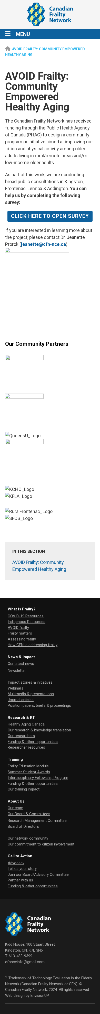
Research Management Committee (37, 820)
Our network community (28, 838)
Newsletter (17, 670)
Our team (15, 808)
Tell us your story (22, 868)
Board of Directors (23, 826)
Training (15, 759)
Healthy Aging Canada (26, 724)
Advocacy (16, 863)
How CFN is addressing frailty (32, 645)
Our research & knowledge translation (39, 730)
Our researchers (21, 735)
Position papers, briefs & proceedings (39, 705)
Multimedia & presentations (31, 694)
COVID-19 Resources (26, 616)
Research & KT (21, 717)
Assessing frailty (22, 639)
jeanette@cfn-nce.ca (43, 244)
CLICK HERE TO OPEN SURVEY (50, 216)
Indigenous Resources (26, 621)
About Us (16, 801)
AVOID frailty (18, 627)
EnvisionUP (40, 995)
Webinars (15, 688)
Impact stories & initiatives (30, 682)
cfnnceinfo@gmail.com (25, 962)
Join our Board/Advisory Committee (38, 874)
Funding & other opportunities (33, 741)
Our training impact (23, 789)
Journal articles (21, 699)
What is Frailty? (21, 609)
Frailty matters (20, 633)
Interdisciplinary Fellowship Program (38, 777)
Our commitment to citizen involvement (41, 844)
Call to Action (20, 856)
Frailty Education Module (28, 766)
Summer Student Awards (29, 772)
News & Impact (21, 657)
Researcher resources (26, 747)
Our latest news (21, 663)
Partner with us (20, 880)
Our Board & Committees (29, 814)
